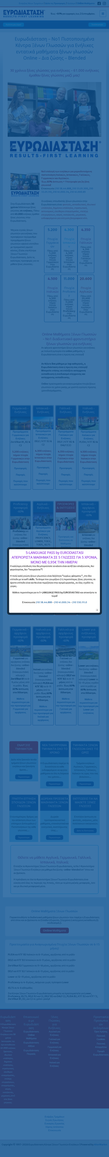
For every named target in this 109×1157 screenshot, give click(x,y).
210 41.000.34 (62, 602)
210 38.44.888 (44, 602)
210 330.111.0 (79, 602)
